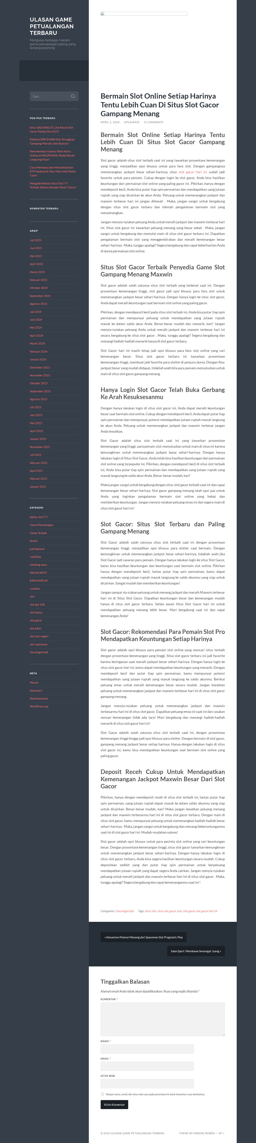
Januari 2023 (38, 438)
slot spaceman (38, 644)
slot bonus (36, 612)
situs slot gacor (166, 911)
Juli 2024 (35, 311)
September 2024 (40, 295)
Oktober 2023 (39, 383)
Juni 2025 (36, 248)
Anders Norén (204, 1133)
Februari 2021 (38, 478)
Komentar (109, 999)
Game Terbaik (38, 533)
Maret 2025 (37, 272)
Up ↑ (222, 1133)
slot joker (35, 628)
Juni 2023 (36, 415)
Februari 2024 (38, 351)
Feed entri (36, 690)
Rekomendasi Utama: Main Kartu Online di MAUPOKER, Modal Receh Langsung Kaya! (52, 155)
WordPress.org (39, 706)
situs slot (150, 911)
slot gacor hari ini (193, 172)
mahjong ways (38, 564)
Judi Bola (35, 556)
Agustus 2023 (38, 399)
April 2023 (36, 431)
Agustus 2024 (38, 303)
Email (106, 1058)
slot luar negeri (39, 636)
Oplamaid (132, 122)
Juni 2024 (36, 319)
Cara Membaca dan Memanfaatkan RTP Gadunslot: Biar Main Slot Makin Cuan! (53, 171)
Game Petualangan (41, 525)
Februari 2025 (38, 280)
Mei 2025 (36, 256)
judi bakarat (37, 549)
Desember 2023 (40, 367)
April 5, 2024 (110, 122)
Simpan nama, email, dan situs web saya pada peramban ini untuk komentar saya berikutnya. (155, 1094)
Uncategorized (39, 652)
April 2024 (36, 335)
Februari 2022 (38, 462)
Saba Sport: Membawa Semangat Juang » (196, 951)
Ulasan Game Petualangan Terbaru (52, 26)
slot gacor (36, 620)
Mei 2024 (36, 327)
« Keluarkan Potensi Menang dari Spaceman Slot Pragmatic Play (143, 937)
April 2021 (36, 470)
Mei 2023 (36, 423)
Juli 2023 (35, 407)
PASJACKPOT (38, 572)
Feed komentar (39, 698)
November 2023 (40, 375)
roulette (35, 588)
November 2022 (40, 447)
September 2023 (40, 391)
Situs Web (108, 1075)
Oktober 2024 (39, 287)
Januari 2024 (38, 359)
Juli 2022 (35, 454)
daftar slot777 (39, 517)
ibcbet (33, 540)
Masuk (34, 682)
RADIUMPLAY (39, 580)
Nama (106, 1041)
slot (32, 596)
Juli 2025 (35, 240)
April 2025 (36, 264)
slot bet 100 (37, 604)
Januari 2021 (38, 486)
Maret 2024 (37, 343)
